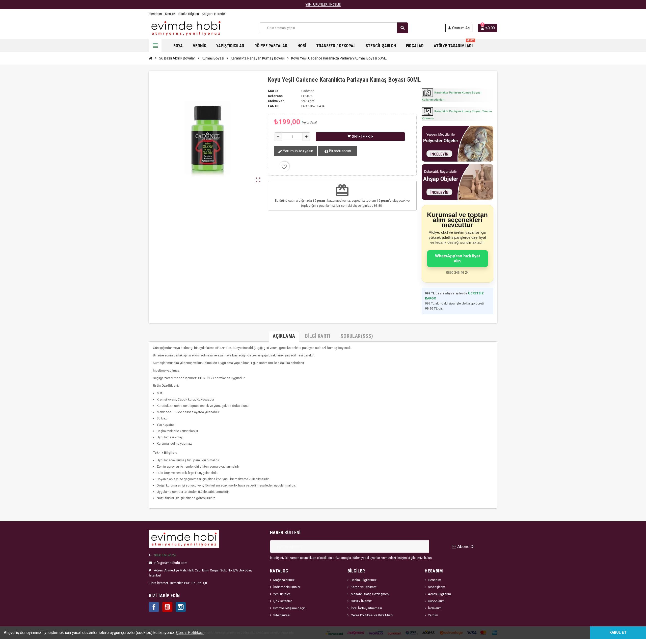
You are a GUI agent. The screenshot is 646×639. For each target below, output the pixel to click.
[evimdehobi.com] (186, 27)
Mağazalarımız (283, 580)
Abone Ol (465, 546)
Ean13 (273, 106)
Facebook (154, 607)
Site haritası (281, 615)
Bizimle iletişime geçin (289, 608)
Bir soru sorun (339, 151)
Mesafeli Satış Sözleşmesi (370, 594)
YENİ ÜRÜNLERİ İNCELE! (323, 4)
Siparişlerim (436, 587)
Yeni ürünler (281, 594)
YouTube (167, 607)
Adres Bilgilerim (439, 594)
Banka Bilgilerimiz (363, 580)
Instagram (181, 607)
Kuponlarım (436, 601)
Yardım (433, 615)
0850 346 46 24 (165, 555)
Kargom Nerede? (214, 14)
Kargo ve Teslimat (363, 587)
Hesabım (155, 14)
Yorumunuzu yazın (297, 151)
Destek (170, 14)
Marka (273, 91)
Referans (275, 96)
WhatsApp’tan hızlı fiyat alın (457, 258)
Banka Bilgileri (188, 14)
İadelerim (435, 608)
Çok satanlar (282, 601)
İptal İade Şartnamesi (366, 608)
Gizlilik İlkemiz (361, 601)
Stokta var (276, 101)
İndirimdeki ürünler (286, 587)
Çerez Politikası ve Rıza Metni (372, 615)
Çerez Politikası (190, 632)
